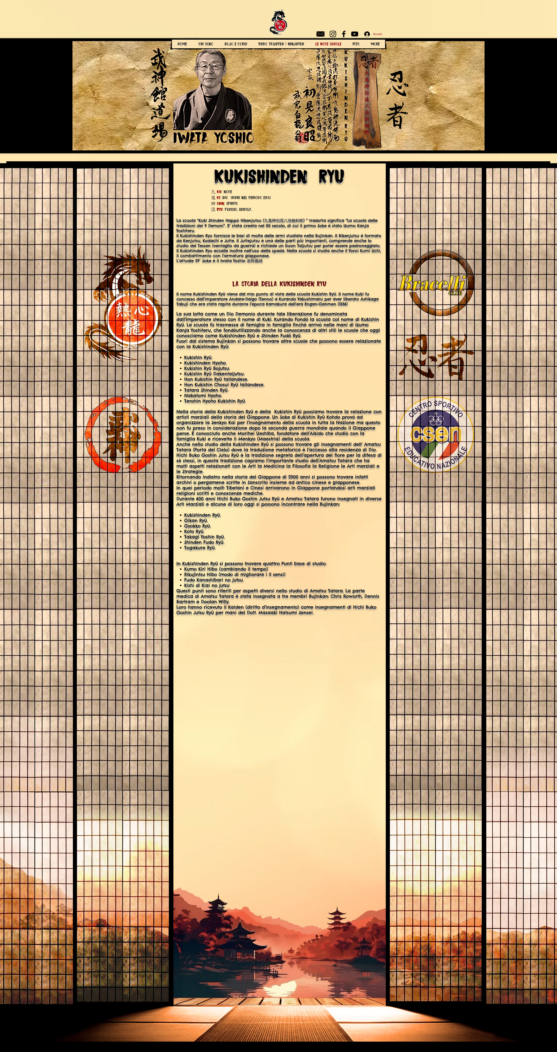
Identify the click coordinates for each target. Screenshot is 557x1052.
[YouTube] (354, 34)
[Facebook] (343, 34)
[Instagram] (333, 34)
